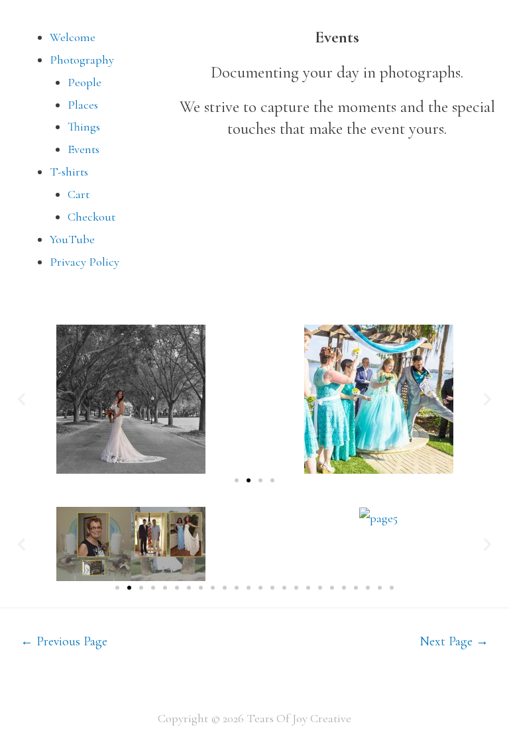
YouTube (72, 239)
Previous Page (64, 641)
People (84, 82)
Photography (82, 59)
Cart (78, 194)
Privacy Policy (84, 261)
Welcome (72, 37)
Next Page (454, 641)
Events (83, 149)
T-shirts (69, 171)
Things (84, 126)
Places (83, 104)
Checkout (91, 216)
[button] (21, 399)
